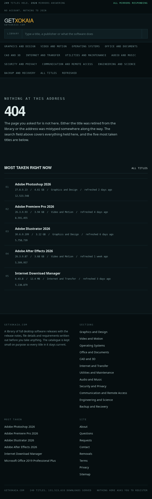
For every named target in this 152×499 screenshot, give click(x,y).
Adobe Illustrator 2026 (19, 440)
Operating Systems (86, 46)
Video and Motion (54, 46)
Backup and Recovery (19, 73)
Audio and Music (123, 55)
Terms (84, 460)
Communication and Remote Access (67, 64)
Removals (86, 454)
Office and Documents (121, 46)
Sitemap (85, 474)
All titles (49, 73)
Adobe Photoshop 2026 (19, 427)
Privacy (84, 467)
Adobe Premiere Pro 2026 (21, 433)
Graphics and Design (19, 46)
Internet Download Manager (23, 454)
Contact (85, 447)
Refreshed (69, 73)
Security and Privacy (20, 64)
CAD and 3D (12, 55)
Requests (86, 440)
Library (13, 33)
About (83, 427)
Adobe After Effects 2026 (20, 447)
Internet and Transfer (43, 55)
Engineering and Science (117, 64)
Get (19, 22)
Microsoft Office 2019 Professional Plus (30, 460)
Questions (86, 433)
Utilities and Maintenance (85, 55)
